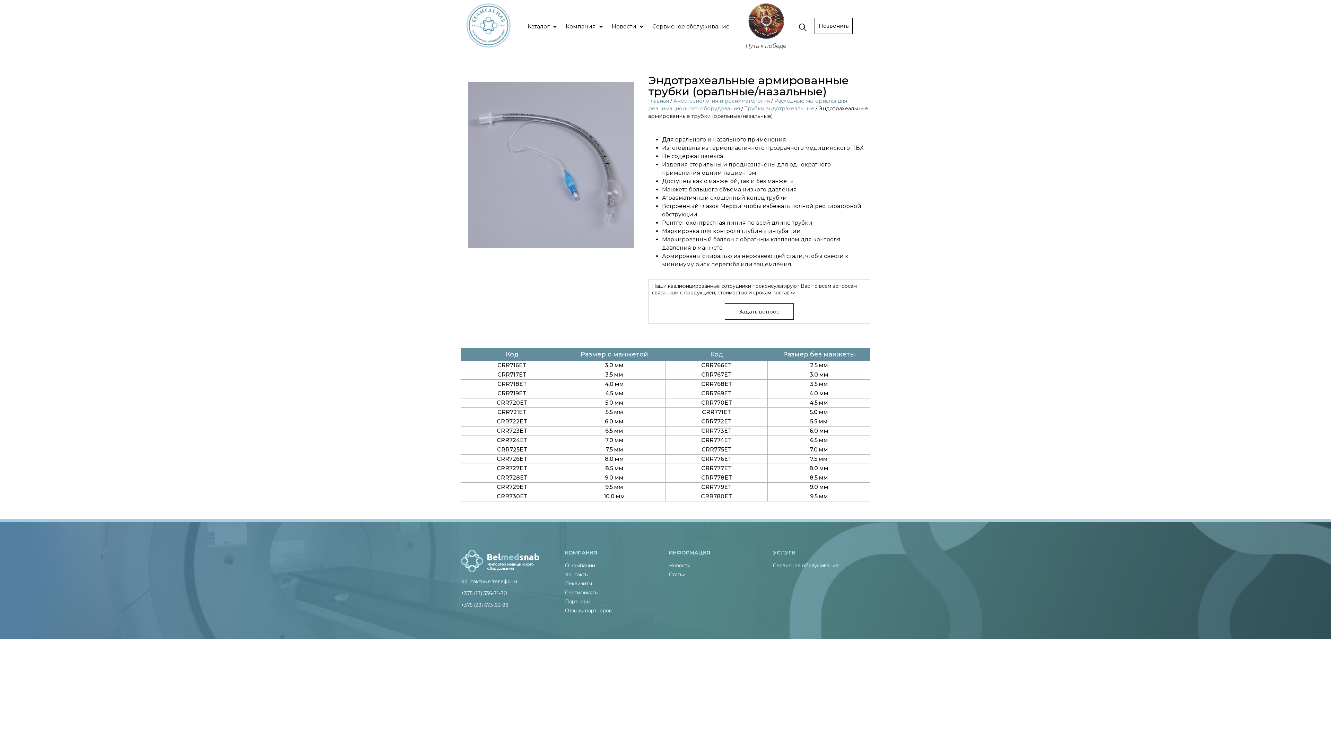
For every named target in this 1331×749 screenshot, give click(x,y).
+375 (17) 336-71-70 (484, 593)
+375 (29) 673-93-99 (484, 605)
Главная (658, 101)
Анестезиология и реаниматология (721, 101)
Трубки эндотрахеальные (779, 108)
